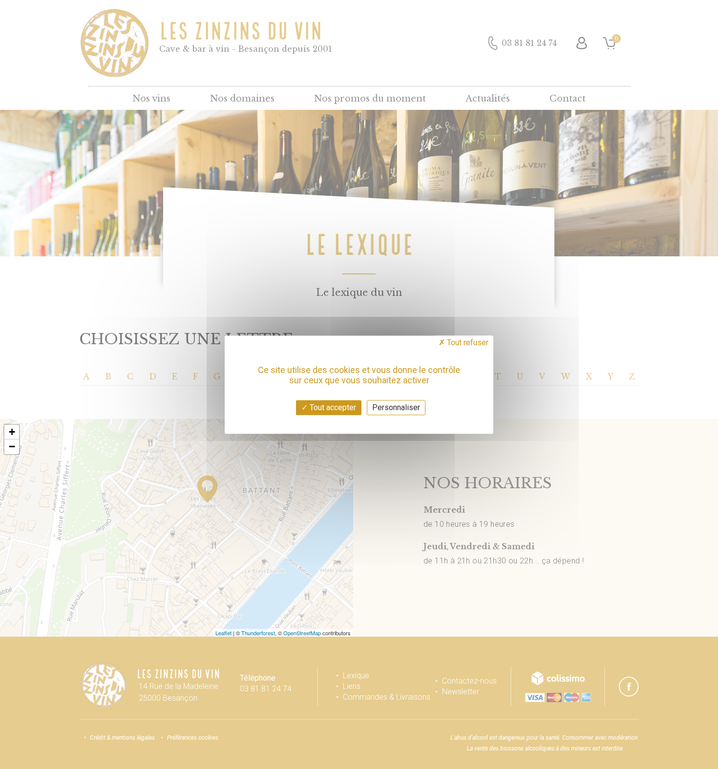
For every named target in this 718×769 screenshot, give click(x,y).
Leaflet (223, 633)
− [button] (12, 446)
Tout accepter (332, 407)
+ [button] (12, 432)
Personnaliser (396, 407)
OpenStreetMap (302, 633)
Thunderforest (258, 633)
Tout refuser (466, 342)
